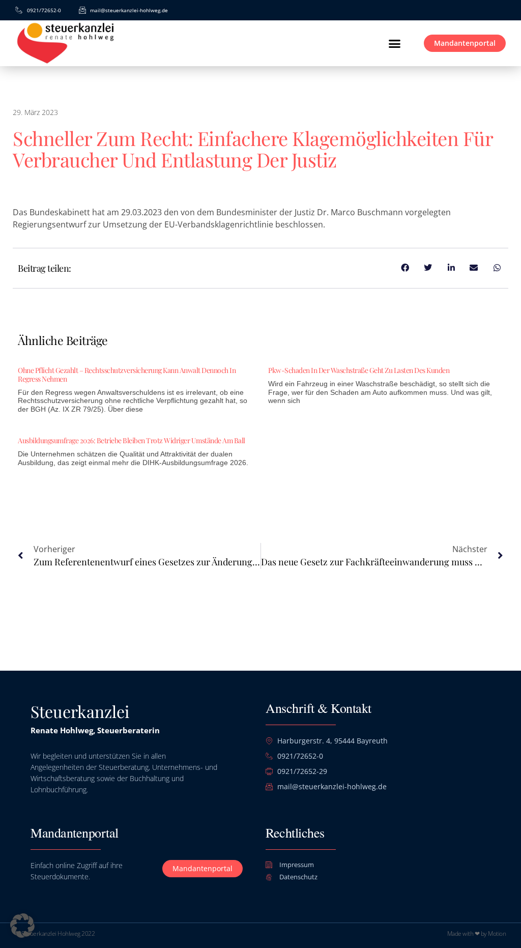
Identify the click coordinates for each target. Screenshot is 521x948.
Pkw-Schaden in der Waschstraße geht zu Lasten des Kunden (358, 370)
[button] (394, 43)
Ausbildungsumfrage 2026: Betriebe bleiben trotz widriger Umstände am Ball (131, 440)
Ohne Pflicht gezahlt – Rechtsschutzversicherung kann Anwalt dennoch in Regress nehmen (127, 374)
